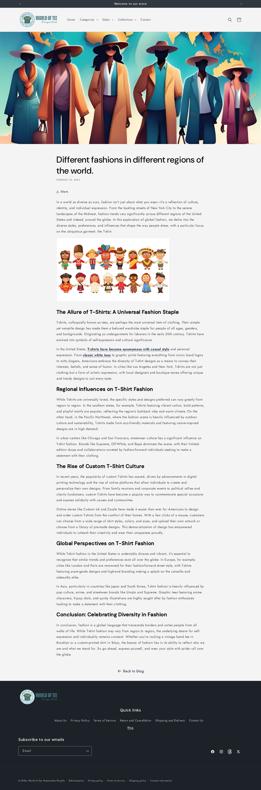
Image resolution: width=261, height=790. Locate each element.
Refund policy (76, 780)
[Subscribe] (87, 751)
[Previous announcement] (19, 4)
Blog (130, 727)
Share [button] (64, 191)
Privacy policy (95, 780)
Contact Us (196, 720)
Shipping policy (137, 780)
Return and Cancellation (135, 720)
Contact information (161, 780)
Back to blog (133, 671)
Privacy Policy (80, 720)
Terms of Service (105, 720)
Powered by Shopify (54, 780)
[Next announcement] (241, 4)
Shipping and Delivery (170, 720)
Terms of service (116, 780)
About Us (60, 720)
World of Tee (35, 780)
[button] (88, 19)
